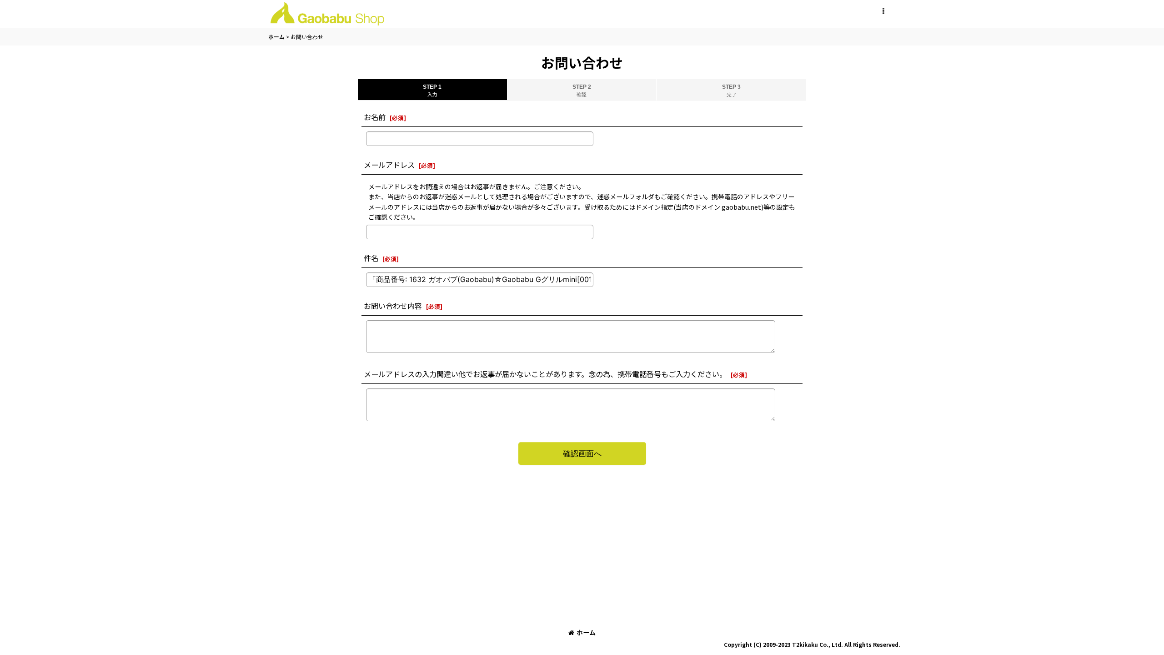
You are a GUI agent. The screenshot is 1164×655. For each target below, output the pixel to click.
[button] (883, 11)
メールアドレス (389, 164)
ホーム (586, 632)
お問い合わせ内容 (393, 305)
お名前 (375, 116)
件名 (371, 257)
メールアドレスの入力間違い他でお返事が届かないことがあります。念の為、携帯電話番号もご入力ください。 (545, 373)
